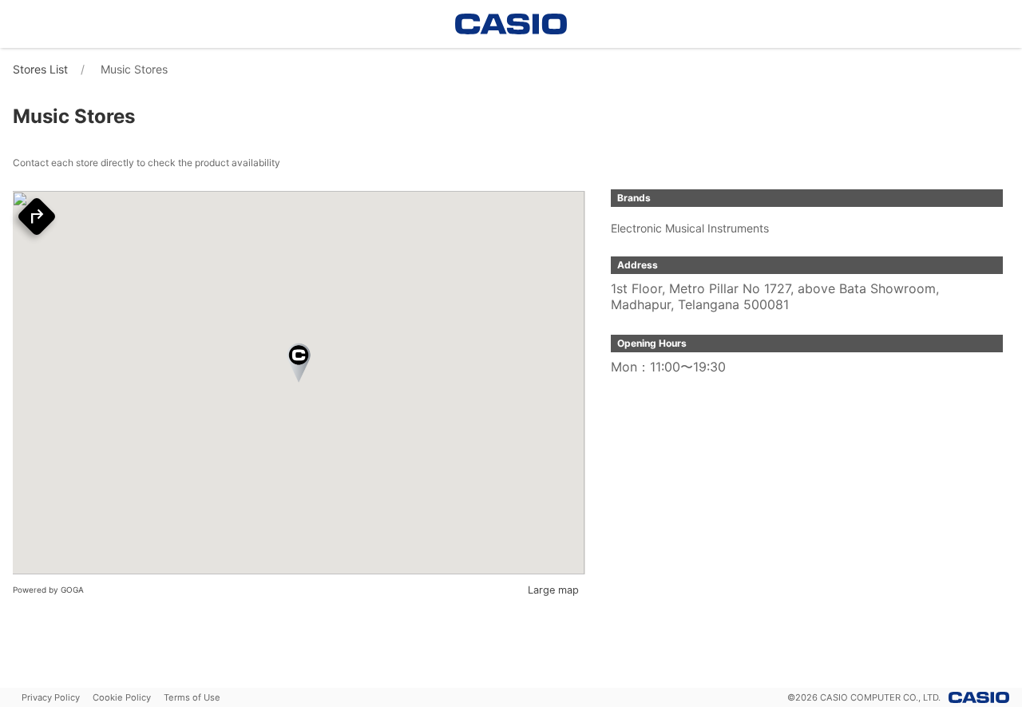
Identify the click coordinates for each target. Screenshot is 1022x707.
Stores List (40, 69)
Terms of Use (192, 697)
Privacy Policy (51, 697)
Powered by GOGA (48, 589)
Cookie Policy (122, 697)
